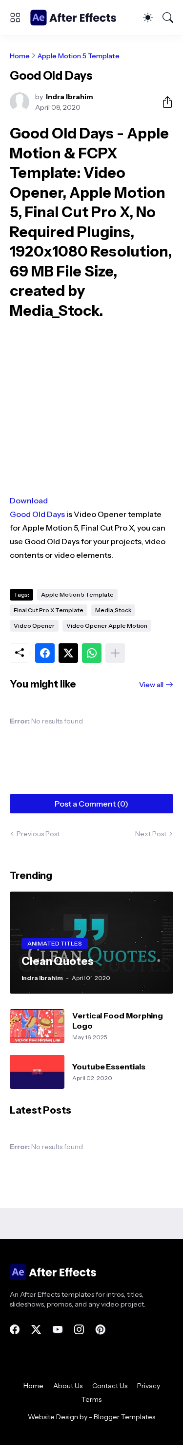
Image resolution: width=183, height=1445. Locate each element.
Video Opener (34, 625)
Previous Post (38, 833)
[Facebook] (45, 653)
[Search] (168, 17)
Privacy (148, 1385)
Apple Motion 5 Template (79, 56)
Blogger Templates (124, 1416)
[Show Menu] (15, 17)
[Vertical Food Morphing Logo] (37, 1026)
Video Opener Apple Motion (106, 625)
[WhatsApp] (92, 653)
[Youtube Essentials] (37, 1072)
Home (20, 56)
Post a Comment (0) (91, 804)
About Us (67, 1385)
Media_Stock (113, 610)
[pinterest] (100, 1329)
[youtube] (57, 1329)
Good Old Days (37, 514)
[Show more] (115, 653)
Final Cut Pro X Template (48, 610)
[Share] (163, 102)
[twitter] (36, 1329)
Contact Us (109, 1385)
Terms (91, 1399)
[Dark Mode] (148, 17)
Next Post (150, 833)
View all (151, 684)
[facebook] (15, 1329)
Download (29, 500)
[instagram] (79, 1329)
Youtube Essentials (108, 1066)
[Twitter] (68, 653)
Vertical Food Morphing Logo (117, 1020)
